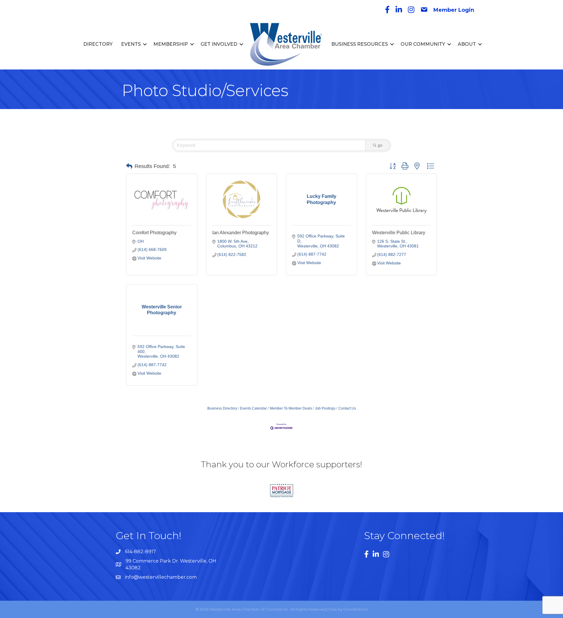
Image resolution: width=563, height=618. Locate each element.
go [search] (380, 145)
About (467, 44)
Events (131, 44)
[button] (129, 166)
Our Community (423, 44)
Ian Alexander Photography (240, 232)
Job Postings (325, 408)
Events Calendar (253, 408)
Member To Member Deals (291, 408)
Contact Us (347, 408)
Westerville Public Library (398, 232)
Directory (98, 44)
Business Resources (359, 44)
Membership (170, 44)
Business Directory (222, 408)
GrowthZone (355, 609)
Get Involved (219, 44)
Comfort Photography (154, 232)
